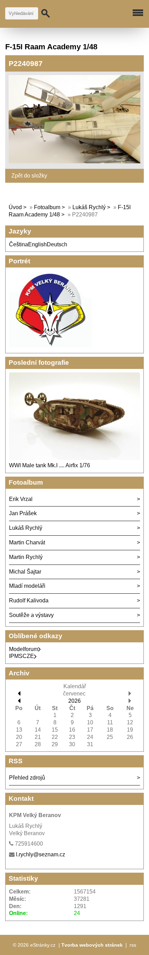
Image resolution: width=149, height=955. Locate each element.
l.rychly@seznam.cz (40, 854)
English (37, 244)
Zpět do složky (29, 176)
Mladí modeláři (27, 586)
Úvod (15, 207)
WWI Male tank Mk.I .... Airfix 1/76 (49, 465)
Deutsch (57, 244)
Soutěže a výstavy (31, 615)
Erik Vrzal (21, 499)
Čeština (18, 244)
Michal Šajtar (25, 572)
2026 (74, 701)
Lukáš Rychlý (89, 207)
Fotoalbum (47, 207)
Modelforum (23, 649)
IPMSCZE (21, 656)
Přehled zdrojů (27, 778)
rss (133, 945)
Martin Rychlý (26, 557)
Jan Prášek (23, 513)
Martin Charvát (27, 542)
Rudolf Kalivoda (29, 600)
